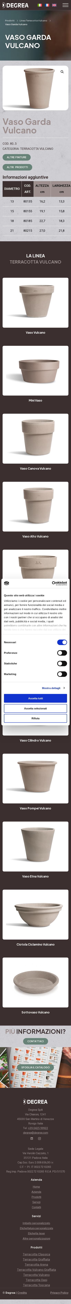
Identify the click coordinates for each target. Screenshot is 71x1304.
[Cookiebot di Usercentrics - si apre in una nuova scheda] (52, 583)
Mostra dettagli (51, 687)
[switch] (62, 653)
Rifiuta (35, 718)
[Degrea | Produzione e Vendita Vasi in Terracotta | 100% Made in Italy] (15, 5)
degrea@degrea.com (35, 1133)
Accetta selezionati (35, 708)
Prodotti (9, 20)
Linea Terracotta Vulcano (33, 20)
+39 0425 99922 (38, 1128)
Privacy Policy (59, 1293)
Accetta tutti (35, 698)
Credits (22, 1293)
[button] (62, 72)
